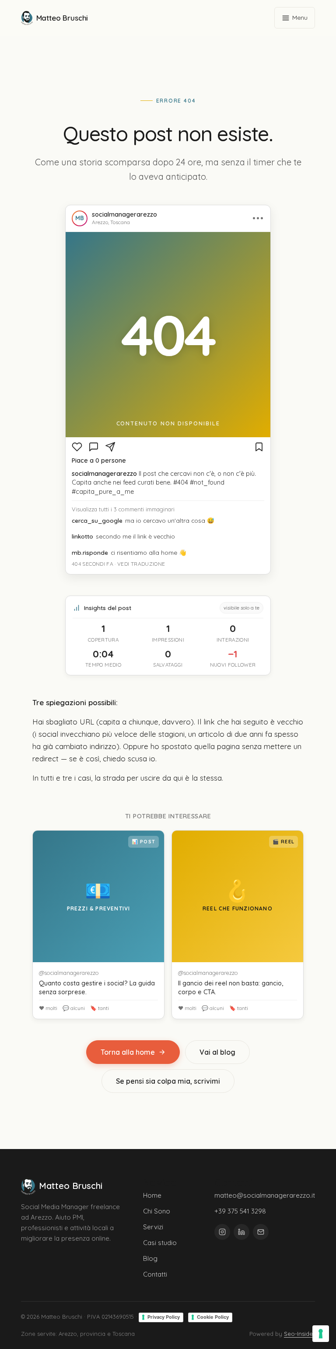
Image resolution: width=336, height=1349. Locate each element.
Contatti (155, 1274)
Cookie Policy (213, 1317)
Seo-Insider (299, 1333)
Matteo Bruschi (62, 17)
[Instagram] (222, 1232)
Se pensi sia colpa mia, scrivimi (168, 1081)
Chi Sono (156, 1211)
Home (152, 1195)
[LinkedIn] (241, 1232)
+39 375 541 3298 (240, 1211)
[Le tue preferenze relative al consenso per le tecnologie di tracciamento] (320, 1333)
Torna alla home (128, 1052)
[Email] (261, 1232)
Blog (150, 1258)
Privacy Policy (163, 1317)
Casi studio (160, 1242)
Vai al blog (217, 1052)
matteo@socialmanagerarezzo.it (264, 1195)
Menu (300, 17)
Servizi (153, 1227)
